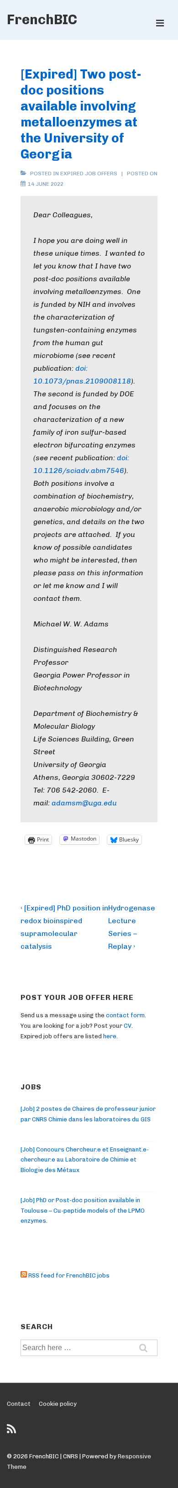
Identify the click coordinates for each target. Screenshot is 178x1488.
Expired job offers (88, 173)
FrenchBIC (42, 19)
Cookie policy (58, 1403)
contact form (125, 1015)
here (109, 1036)
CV (127, 1025)
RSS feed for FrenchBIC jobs (68, 1275)
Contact (19, 1403)
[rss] (12, 1432)
